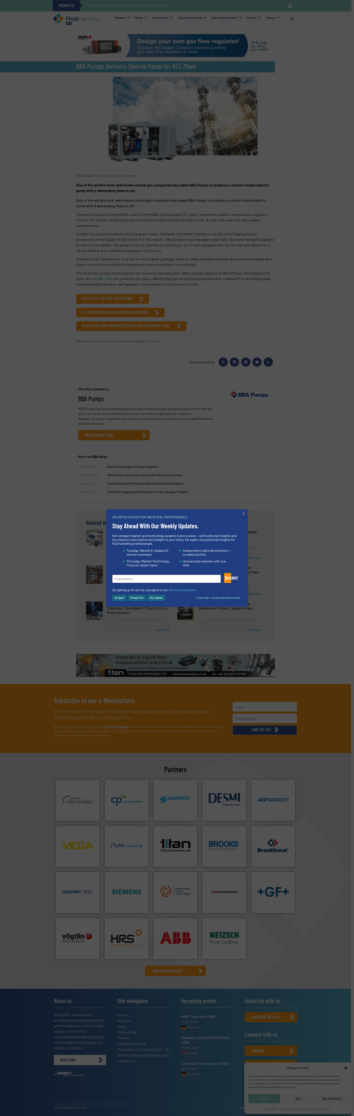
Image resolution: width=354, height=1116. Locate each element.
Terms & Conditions (182, 590)
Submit (229, 578)
